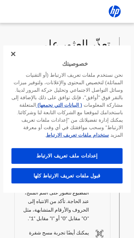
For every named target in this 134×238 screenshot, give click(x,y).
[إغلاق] (13, 54)
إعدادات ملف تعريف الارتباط (66, 155)
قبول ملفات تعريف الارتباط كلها (67, 175)
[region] (66, 119)
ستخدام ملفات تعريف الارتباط (77, 135)
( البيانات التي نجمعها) (59, 105)
